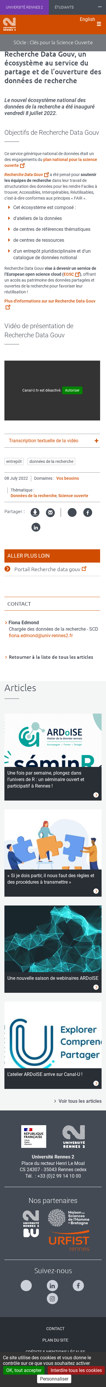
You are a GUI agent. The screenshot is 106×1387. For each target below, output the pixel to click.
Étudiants (64, 7)
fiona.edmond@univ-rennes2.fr (41, 635)
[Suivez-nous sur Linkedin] (53, 1283)
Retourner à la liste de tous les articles (51, 657)
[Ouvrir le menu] (99, 24)
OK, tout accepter (24, 1370)
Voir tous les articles (80, 1101)
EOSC (69, 274)
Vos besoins (67, 478)
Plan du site (55, 1340)
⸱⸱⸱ (100, 7)
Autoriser (72, 390)
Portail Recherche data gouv (47, 569)
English (87, 19)
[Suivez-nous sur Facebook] (79, 1283)
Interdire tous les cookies (76, 1370)
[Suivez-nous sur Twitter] (27, 1283)
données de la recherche (51, 461)
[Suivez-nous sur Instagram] (53, 1296)
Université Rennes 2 (24, 7)
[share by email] (50, 513)
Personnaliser (54, 1379)
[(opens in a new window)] (66, 1217)
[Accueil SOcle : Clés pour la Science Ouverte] (9, 24)
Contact (55, 1328)
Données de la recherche (34, 495)
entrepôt (14, 461)
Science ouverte (73, 495)
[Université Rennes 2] (71, 1136)
